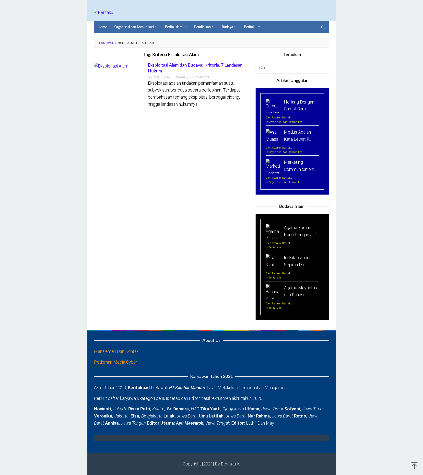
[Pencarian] (323, 27)
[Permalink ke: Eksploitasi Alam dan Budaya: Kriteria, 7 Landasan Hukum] (111, 65)
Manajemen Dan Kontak (116, 351)
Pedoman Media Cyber (115, 362)
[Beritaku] (103, 12)
